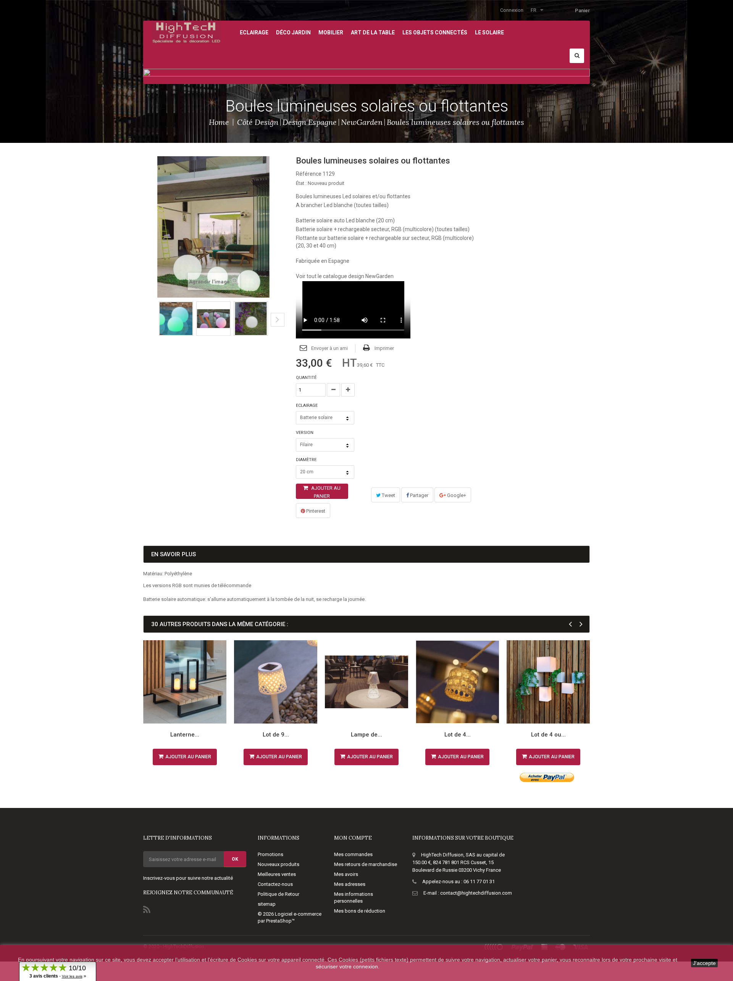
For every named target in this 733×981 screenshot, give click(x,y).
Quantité (306, 377)
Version (305, 432)
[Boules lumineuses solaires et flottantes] (176, 318)
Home (219, 122)
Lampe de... (366, 734)
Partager (418, 495)
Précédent (145, 325)
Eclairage (307, 405)
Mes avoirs (346, 874)
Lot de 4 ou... (548, 734)
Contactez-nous (275, 884)
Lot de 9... (276, 734)
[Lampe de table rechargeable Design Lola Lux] (366, 682)
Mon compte (353, 838)
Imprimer (384, 348)
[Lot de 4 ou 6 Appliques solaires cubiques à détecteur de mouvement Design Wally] (548, 682)
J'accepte (704, 963)
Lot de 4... (457, 734)
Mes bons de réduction (359, 911)
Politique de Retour (278, 894)
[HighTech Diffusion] (186, 31)
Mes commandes (353, 854)
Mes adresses (349, 884)
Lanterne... (184, 734)
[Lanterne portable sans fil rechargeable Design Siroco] (184, 682)
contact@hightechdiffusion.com (476, 893)
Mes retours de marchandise (365, 864)
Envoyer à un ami (329, 348)
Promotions (270, 854)
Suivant (277, 320)
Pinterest (315, 511)
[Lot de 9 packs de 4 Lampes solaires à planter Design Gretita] (275, 682)
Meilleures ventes (277, 874)
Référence (308, 174)
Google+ (456, 495)
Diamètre (307, 459)
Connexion (511, 10)
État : (301, 183)
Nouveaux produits (278, 864)
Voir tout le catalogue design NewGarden (345, 276)
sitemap (267, 904)
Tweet (388, 495)
